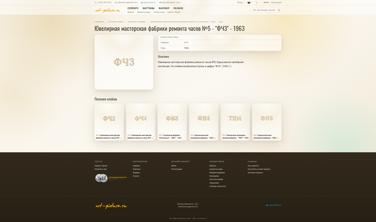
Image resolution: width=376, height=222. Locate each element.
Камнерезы (214, 176)
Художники (214, 183)
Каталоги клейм (216, 179)
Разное (178, 8)
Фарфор (164, 8)
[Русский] (250, 2)
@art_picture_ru (149, 2)
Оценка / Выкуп (173, 12)
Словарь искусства (217, 186)
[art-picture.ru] (107, 10)
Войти (266, 2)
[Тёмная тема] (257, 3)
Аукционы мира (143, 12)
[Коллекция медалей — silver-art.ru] (111, 178)
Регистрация (276, 2)
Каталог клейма (137, 22)
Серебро (133, 8)
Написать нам (101, 169)
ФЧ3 (186, 42)
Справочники (158, 12)
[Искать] (279, 10)
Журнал (130, 12)
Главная (99, 22)
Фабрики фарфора (217, 173)
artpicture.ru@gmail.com (127, 2)
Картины (149, 8)
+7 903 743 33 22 (104, 2)
